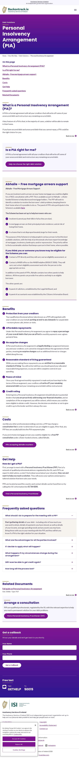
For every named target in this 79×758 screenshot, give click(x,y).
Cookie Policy (7, 722)
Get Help (6, 87)
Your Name (7, 643)
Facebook (39, 745)
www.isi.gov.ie (39, 740)
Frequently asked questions (14, 91)
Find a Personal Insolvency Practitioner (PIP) (26, 616)
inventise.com (44, 755)
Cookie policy (18, 734)
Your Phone (7, 654)
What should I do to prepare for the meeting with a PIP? (31, 515)
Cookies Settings (19, 750)
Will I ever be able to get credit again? (23, 562)
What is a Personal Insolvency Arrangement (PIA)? (23, 66)
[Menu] (75, 10)
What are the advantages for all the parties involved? (30, 540)
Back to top (70, 136)
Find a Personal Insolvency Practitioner (22, 494)
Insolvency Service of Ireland (39, 2)
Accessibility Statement (48, 725)
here (23, 208)
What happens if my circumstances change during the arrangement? (31, 554)
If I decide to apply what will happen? (22, 546)
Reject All (19, 744)
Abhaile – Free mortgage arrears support (19, 74)
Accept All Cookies (19, 739)
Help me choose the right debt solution (25, 164)
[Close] (35, 725)
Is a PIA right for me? (11, 70)
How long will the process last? (19, 568)
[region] (19, 739)
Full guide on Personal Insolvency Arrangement (22, 589)
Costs (5, 82)
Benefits (6, 78)
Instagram (52, 745)
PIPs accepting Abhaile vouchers (19, 444)
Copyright (43, 722)
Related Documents (10, 95)
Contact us (44, 729)
